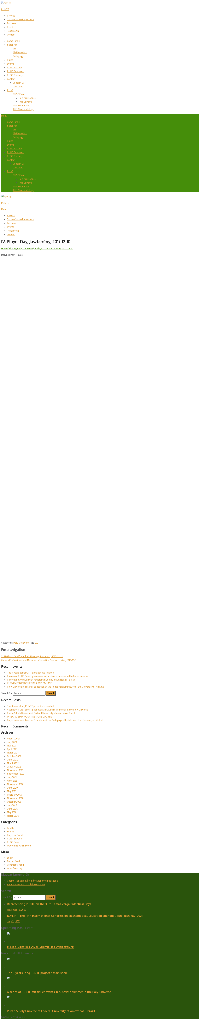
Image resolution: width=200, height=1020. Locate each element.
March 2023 (13, 752)
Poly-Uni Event (21, 642)
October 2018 (14, 801)
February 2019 (14, 794)
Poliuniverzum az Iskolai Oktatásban (26, 884)
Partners (11, 23)
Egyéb (10, 828)
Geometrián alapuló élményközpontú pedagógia (32, 880)
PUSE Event (13, 842)
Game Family (13, 41)
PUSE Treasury (15, 75)
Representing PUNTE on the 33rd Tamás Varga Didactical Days (49, 904)
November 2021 (15, 770)
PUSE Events (20, 94)
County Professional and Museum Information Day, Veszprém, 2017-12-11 (39, 660)
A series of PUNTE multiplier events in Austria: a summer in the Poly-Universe (47, 676)
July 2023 (12, 742)
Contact (11, 34)
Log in (10, 857)
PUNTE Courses (15, 71)
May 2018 (11, 812)
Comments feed (15, 864)
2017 (37, 642)
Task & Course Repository (20, 19)
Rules (10, 60)
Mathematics (20, 52)
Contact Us (18, 82)
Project (11, 15)
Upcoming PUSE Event (19, 845)
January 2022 (14, 766)
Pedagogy (18, 56)
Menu (4, 115)
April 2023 (12, 749)
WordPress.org (14, 868)
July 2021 (12, 777)
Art (14, 48)
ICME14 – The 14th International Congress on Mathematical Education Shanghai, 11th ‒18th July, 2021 (75, 915)
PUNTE (5, 9)
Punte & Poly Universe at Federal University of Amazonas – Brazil (41, 679)
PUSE (10, 90)
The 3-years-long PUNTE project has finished (30, 672)
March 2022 (13, 763)
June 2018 (12, 808)
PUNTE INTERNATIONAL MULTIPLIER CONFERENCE (40, 947)
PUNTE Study (14, 67)
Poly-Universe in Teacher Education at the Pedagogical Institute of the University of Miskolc (55, 686)
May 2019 (11, 791)
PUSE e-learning (21, 105)
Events (10, 27)
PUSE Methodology (23, 109)
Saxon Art (12, 44)
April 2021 (12, 780)
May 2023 (11, 745)
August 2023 (13, 738)
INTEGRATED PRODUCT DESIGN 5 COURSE (29, 683)
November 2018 (15, 798)
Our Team (18, 86)
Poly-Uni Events (27, 98)
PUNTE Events (14, 838)
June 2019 (12, 787)
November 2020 (15, 784)
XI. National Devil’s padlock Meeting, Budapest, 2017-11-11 (32, 656)
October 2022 (14, 756)
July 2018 (12, 805)
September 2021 (15, 773)
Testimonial (13, 30)
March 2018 (13, 815)
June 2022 (12, 759)
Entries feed (13, 861)
